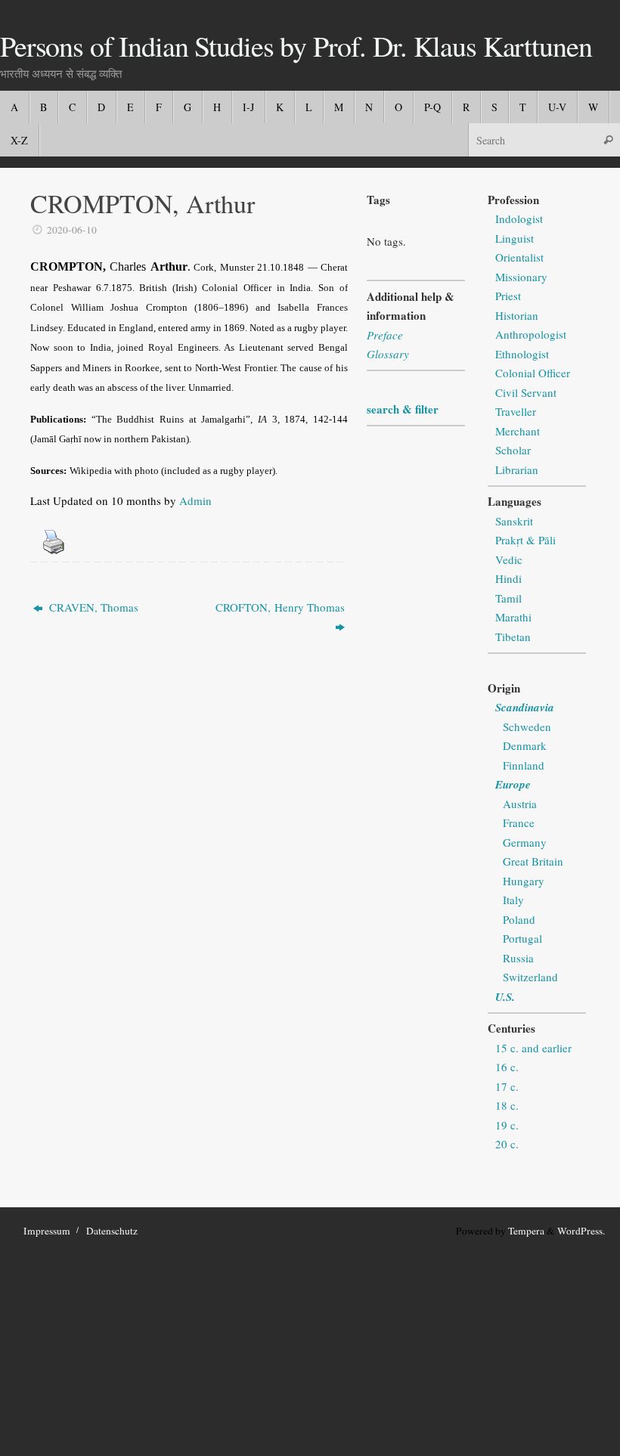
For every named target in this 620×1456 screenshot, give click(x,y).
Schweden (527, 726)
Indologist (519, 218)
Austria (520, 803)
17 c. (507, 1086)
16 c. (507, 1066)
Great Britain (533, 861)
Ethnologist (522, 353)
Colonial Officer (532, 372)
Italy (513, 899)
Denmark (525, 745)
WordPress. (581, 1231)
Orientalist (519, 257)
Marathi (513, 616)
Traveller (515, 411)
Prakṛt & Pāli (525, 539)
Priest (508, 295)
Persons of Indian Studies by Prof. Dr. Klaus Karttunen (295, 46)
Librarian (516, 469)
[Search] (608, 139)
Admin (195, 500)
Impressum (46, 1231)
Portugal (522, 938)
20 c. (507, 1143)
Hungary (523, 880)
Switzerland (530, 976)
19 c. (507, 1124)
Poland (519, 919)
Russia (518, 957)
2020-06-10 (72, 230)
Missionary (521, 276)
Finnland (523, 765)
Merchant (517, 430)
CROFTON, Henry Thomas (280, 607)
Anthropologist (530, 334)
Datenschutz (112, 1231)
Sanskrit (514, 520)
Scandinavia (524, 707)
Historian (516, 315)
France (519, 822)
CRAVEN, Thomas (92, 607)
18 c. (507, 1105)
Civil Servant (525, 392)
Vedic (508, 559)
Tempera (526, 1231)
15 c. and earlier (533, 1047)
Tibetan (513, 636)
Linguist (514, 238)
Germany (525, 842)
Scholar (513, 449)
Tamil (508, 598)
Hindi (508, 578)
